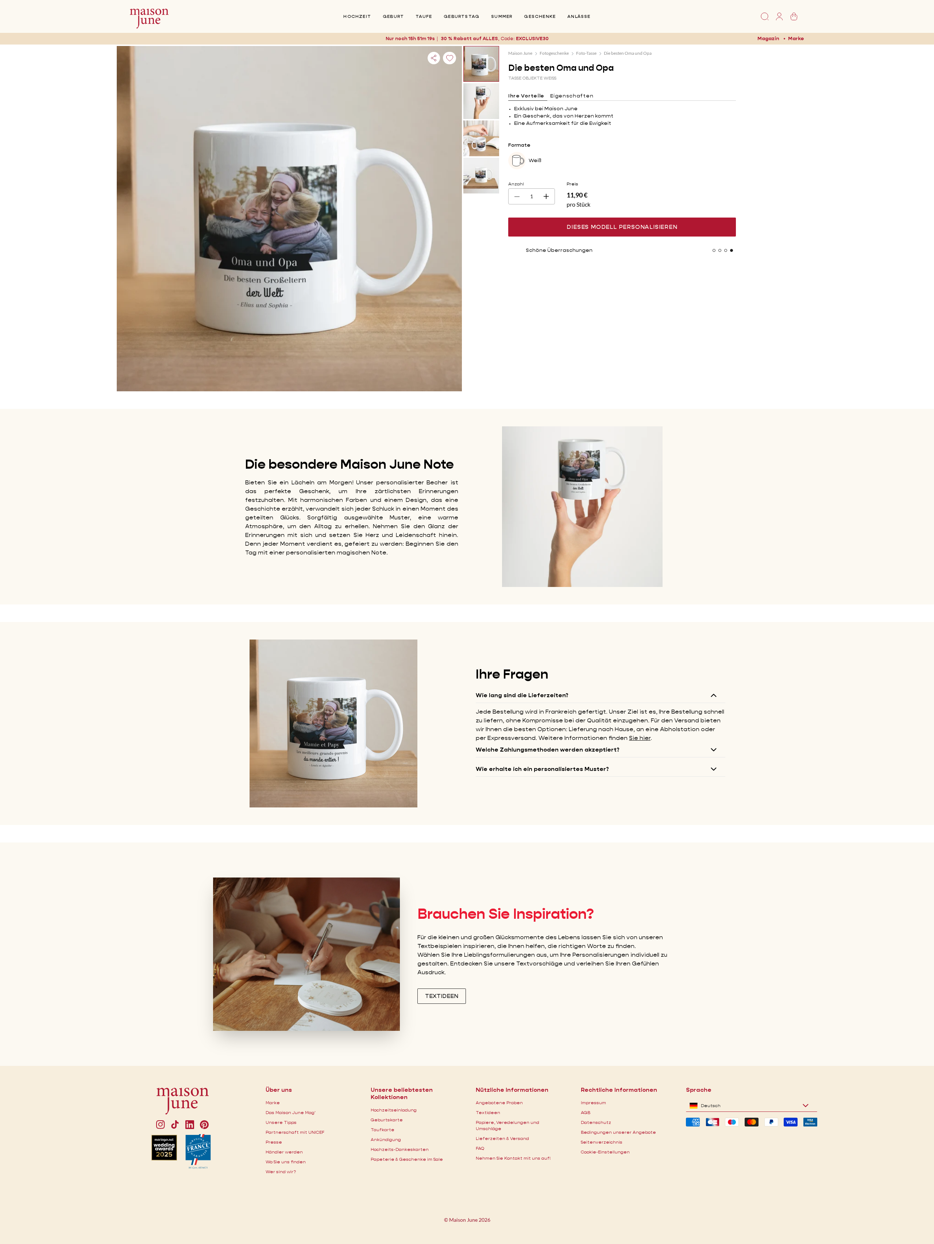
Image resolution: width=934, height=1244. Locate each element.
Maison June (520, 53)
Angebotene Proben (499, 1102)
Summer (501, 16)
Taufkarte (382, 1129)
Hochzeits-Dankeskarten (400, 1149)
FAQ (480, 1148)
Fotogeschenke (554, 53)
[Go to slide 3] (725, 250)
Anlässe (578, 16)
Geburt (393, 16)
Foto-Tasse (586, 53)
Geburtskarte (387, 1119)
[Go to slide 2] (719, 250)
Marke (796, 38)
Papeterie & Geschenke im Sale (407, 1159)
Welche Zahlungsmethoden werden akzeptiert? (548, 749)
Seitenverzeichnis (601, 1142)
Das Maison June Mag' (291, 1112)
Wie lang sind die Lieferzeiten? (522, 695)
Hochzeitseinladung (394, 1110)
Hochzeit (357, 16)
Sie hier (640, 738)
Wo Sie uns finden (286, 1161)
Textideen (488, 1112)
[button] (532, 38)
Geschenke (540, 16)
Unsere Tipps (281, 1122)
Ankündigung (386, 1139)
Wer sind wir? (281, 1171)
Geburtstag (461, 16)
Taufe (424, 16)
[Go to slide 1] (714, 250)
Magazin (768, 38)
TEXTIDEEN (441, 996)
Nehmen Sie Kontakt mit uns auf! (513, 1158)
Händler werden (284, 1152)
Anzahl (516, 184)
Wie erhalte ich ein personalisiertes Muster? (542, 769)
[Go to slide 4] (731, 250)
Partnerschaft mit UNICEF (295, 1132)
